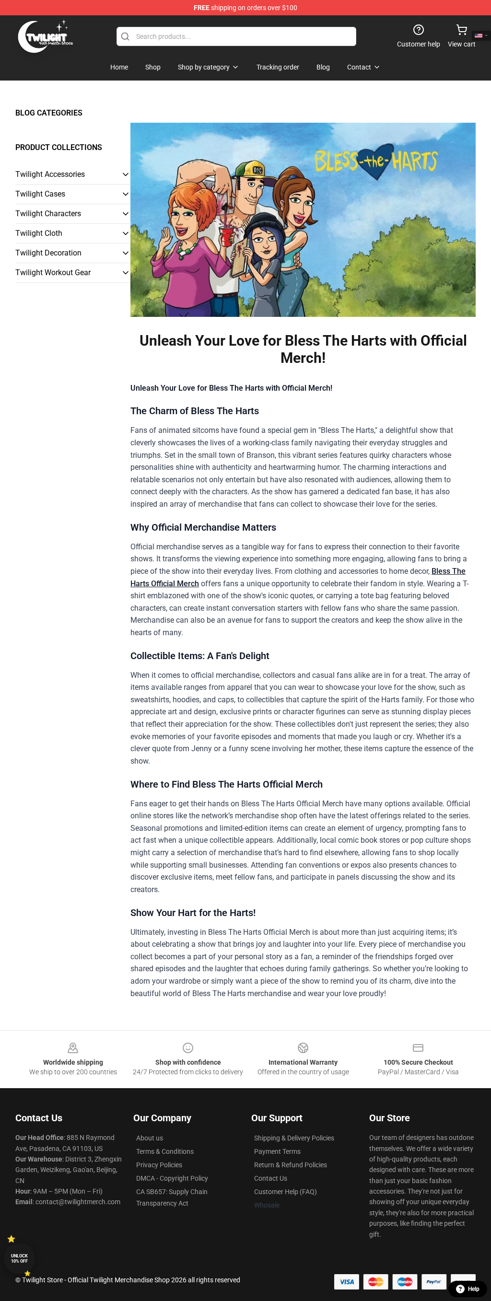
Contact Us (270, 1178)
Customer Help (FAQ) (285, 1192)
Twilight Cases (40, 193)
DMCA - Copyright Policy (172, 1178)
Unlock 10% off (19, 1259)
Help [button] (473, 1289)
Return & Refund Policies (290, 1165)
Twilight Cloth (38, 233)
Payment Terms (277, 1151)
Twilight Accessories (50, 174)
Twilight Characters (48, 213)
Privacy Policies (159, 1165)
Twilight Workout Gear (53, 272)
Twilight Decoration (48, 252)
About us (149, 1138)
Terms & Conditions (165, 1151)
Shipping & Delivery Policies (294, 1138)
